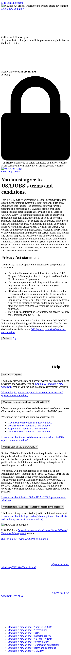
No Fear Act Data (30, 638)
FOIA (24, 633)
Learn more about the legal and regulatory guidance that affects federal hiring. (34, 517)
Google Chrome (30, 422)
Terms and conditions (32, 647)
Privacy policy (28, 641)
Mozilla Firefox (29, 425)
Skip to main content (12, 2)
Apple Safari (28, 428)
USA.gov (26, 650)
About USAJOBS (30, 627)
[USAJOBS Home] (11, 168)
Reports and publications (33, 644)
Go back (7, 338)
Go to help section (10, 171)
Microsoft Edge (29, 431)
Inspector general (29, 635)
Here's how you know (12, 8)
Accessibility (27, 630)
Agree (16, 338)
